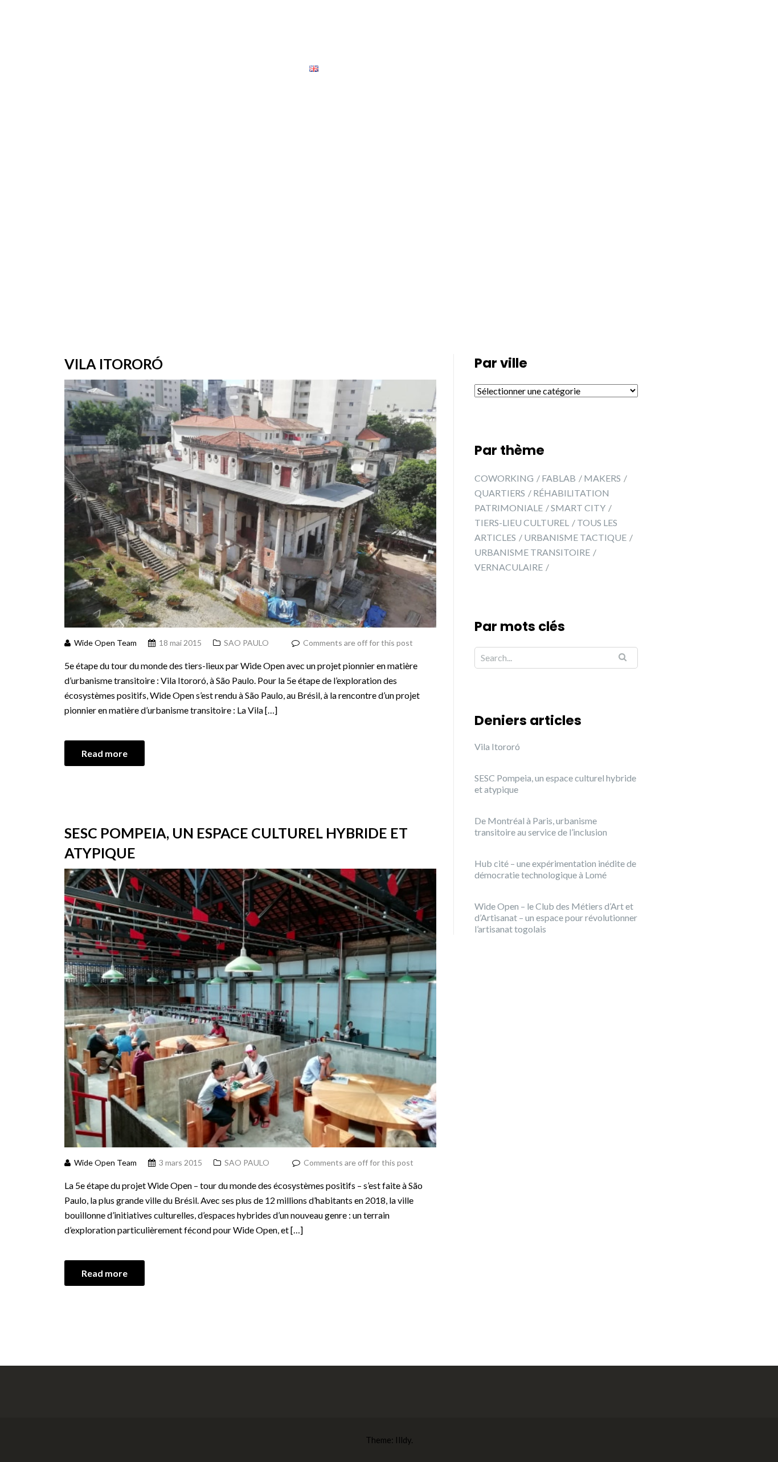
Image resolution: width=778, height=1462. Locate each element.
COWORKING (504, 478)
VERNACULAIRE (508, 566)
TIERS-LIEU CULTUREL (521, 522)
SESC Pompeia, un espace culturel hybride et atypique (236, 842)
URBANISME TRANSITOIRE (532, 552)
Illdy (403, 1440)
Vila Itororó (113, 363)
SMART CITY (578, 507)
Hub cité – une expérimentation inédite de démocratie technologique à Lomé (555, 869)
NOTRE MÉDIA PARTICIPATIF (347, 44)
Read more (104, 753)
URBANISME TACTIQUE (575, 537)
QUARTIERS (499, 492)
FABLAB (559, 478)
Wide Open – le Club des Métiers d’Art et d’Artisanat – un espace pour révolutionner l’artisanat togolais (555, 917)
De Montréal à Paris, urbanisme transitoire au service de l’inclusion (540, 826)
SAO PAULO (246, 642)
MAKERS (602, 478)
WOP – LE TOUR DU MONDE (607, 44)
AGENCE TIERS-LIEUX (477, 44)
